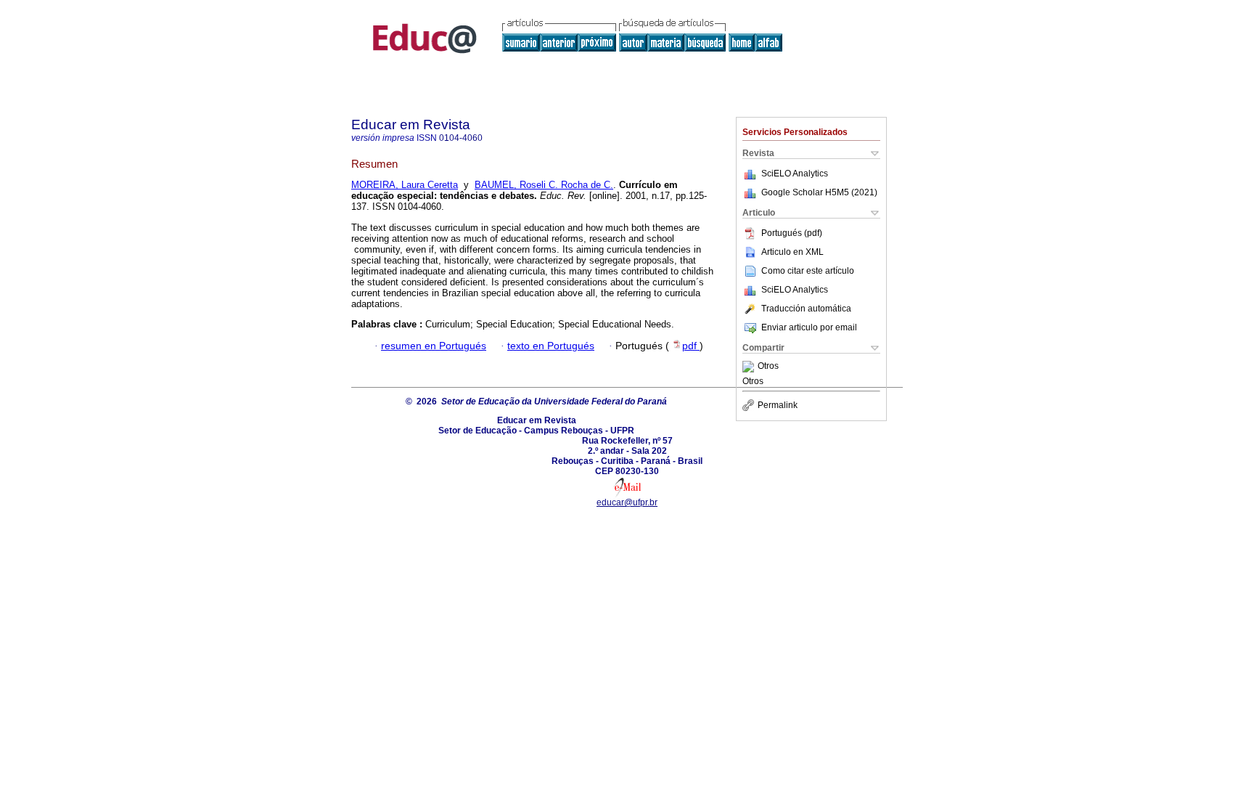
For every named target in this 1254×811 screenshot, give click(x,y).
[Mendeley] (750, 367)
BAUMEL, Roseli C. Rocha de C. (544, 184)
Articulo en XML (792, 252)
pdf (691, 346)
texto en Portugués (550, 346)
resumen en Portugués (433, 346)
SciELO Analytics (794, 173)
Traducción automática (806, 308)
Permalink (778, 405)
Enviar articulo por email (809, 327)
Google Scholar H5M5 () (819, 192)
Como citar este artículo (807, 271)
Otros (768, 367)
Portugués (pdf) (791, 233)
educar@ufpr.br (627, 502)
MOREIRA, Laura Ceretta (404, 184)
